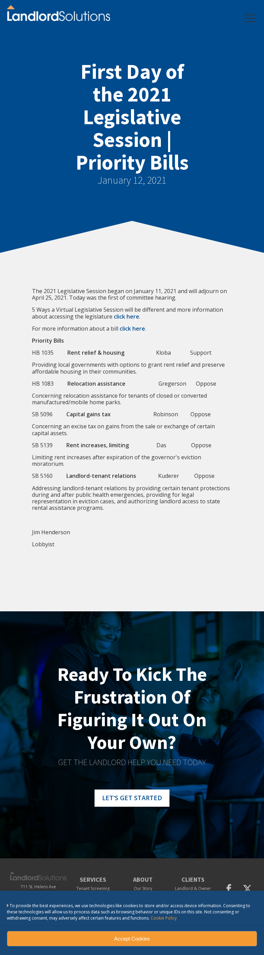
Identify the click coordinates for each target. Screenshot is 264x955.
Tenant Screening (93, 888)
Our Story (143, 888)
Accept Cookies (132, 939)
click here (132, 328)
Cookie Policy (164, 918)
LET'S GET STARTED (132, 798)
